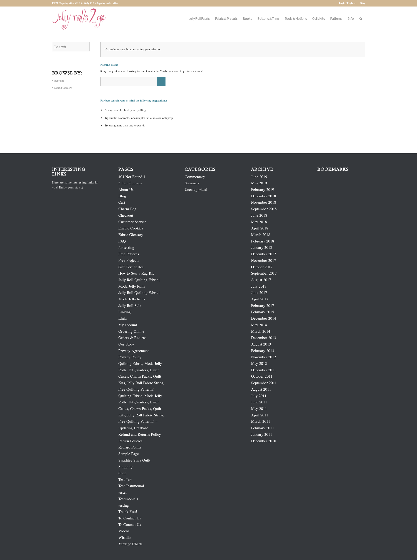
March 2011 (260, 421)
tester (122, 492)
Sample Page (128, 453)
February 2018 (262, 241)
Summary (192, 182)
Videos (123, 530)
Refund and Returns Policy (139, 434)
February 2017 (262, 305)
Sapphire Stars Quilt (134, 460)
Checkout (125, 215)
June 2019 (259, 176)
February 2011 (262, 427)
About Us (126, 189)
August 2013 (261, 344)
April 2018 (259, 228)
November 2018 (263, 202)
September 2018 (264, 208)
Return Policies (130, 440)
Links (122, 318)
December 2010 (263, 440)
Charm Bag (127, 208)
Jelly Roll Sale (129, 305)
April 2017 (259, 298)
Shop (122, 472)
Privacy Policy (129, 356)
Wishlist (124, 537)
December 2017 (263, 253)
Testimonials (128, 498)
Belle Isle (59, 80)
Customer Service (132, 221)
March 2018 (260, 234)
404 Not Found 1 (131, 176)
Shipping (125, 466)
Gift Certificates (131, 266)
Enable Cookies (130, 228)
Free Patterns (128, 253)
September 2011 (264, 382)
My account (127, 324)
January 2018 (261, 247)
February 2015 (262, 311)
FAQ (122, 241)
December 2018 (263, 195)
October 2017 (262, 266)
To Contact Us (129, 518)
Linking (124, 311)
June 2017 (259, 292)
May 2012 (259, 363)
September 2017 (264, 273)
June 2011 (259, 401)
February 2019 (262, 189)
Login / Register (347, 3)
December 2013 (263, 337)
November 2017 (263, 260)
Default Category (63, 87)
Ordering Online (131, 331)
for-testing (126, 247)
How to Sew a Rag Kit (136, 273)
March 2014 (260, 331)
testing (123, 505)
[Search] (361, 19)
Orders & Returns (132, 337)
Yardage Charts (130, 543)
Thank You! (127, 511)
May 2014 (259, 324)
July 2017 (258, 286)
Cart (121, 202)
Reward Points (129, 447)
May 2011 (259, 408)
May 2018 (259, 221)
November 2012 (263, 356)
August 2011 (261, 389)
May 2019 (259, 182)
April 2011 (259, 415)
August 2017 (261, 279)
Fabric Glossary (130, 234)
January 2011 (261, 434)
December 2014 (263, 318)
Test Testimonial (131, 485)
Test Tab (125, 479)
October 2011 (262, 376)
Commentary (195, 176)
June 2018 (259, 215)
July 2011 (258, 395)
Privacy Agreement (133, 350)
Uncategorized (196, 189)
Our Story (126, 344)
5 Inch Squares (130, 182)
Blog (362, 3)
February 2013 (262, 350)
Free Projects (128, 260)
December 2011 (263, 369)
